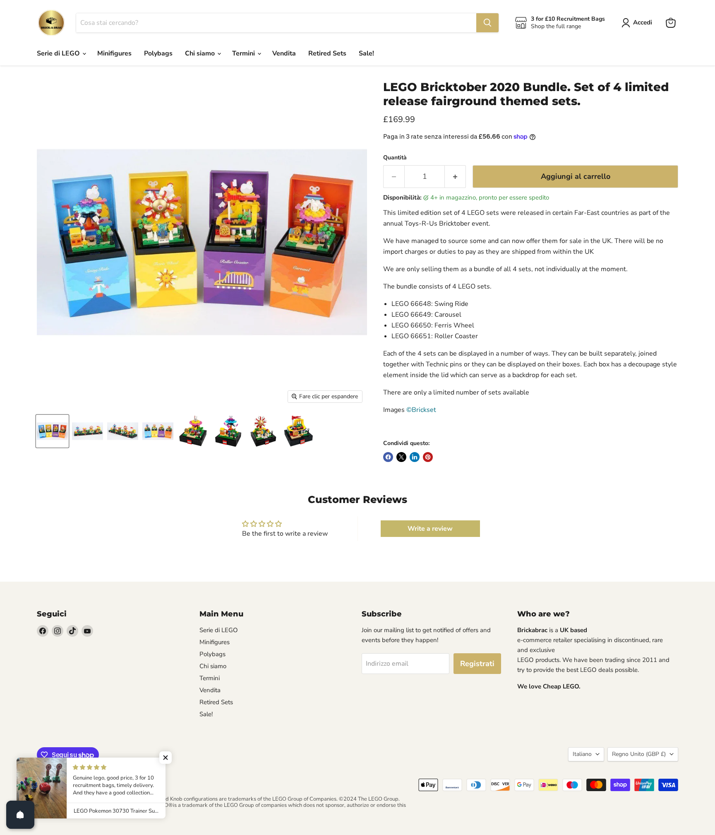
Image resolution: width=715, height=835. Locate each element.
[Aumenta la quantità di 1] (455, 176)
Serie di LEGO (59, 53)
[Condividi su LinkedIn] (415, 457)
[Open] (20, 815)
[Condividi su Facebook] (388, 457)
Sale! (366, 53)
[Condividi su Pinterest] (428, 457)
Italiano (582, 754)
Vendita (284, 53)
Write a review (430, 528)
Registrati (477, 664)
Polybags (158, 53)
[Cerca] (487, 22)
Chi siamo (200, 53)
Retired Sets (327, 53)
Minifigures (114, 53)
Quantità (395, 157)
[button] (165, 757)
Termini (244, 53)
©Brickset (421, 409)
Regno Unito (639, 754)
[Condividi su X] (401, 457)
